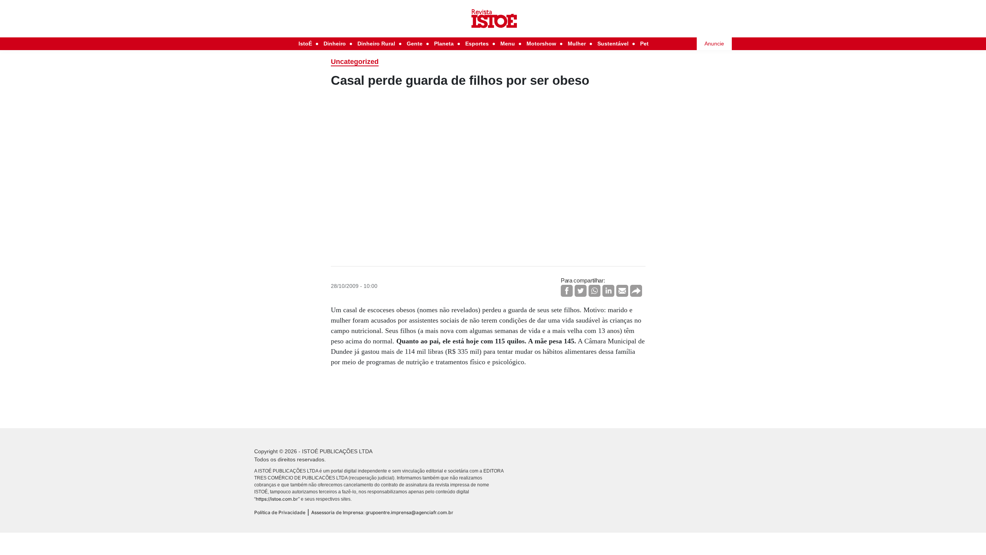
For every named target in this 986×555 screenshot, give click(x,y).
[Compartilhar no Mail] (622, 291)
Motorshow (541, 43)
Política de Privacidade (279, 512)
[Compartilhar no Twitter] (581, 291)
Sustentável (613, 43)
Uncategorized (355, 62)
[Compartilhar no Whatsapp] (594, 291)
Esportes (477, 43)
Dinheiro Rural (376, 43)
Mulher (577, 43)
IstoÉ (305, 43)
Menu (507, 43)
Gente (415, 43)
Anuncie (714, 43)
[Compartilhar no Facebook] (567, 291)
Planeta (444, 43)
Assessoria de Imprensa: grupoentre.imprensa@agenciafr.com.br (382, 512)
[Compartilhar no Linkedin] (608, 291)
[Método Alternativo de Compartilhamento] (636, 291)
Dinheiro (335, 43)
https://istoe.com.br (277, 499)
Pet (644, 43)
